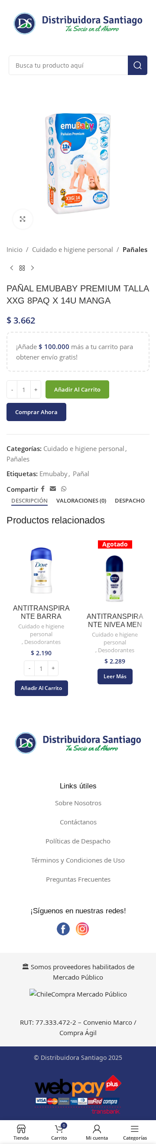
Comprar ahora (36, 412)
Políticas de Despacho (78, 841)
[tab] (29, 501)
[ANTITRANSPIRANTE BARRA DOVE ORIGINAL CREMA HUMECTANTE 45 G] (41, 570)
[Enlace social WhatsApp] (63, 489)
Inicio (14, 249)
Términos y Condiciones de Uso (78, 860)
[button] (41, 688)
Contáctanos (78, 821)
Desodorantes (42, 642)
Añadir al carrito (77, 389)
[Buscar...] (137, 65)
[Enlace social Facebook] (42, 489)
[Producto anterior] (11, 268)
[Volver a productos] (22, 268)
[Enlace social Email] (52, 489)
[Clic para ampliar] (22, 219)
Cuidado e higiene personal (72, 249)
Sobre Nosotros (78, 802)
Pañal (81, 473)
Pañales (135, 249)
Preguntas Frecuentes (78, 879)
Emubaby (53, 473)
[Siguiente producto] (32, 268)
